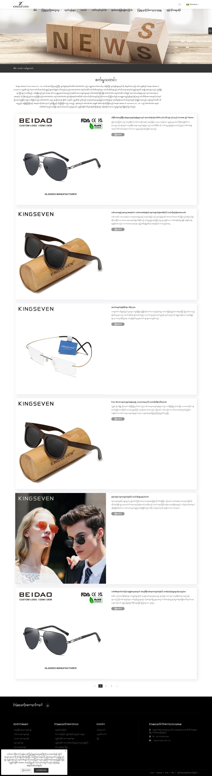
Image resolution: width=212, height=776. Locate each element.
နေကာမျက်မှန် (18, 743)
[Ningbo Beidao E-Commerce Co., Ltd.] (20, 7)
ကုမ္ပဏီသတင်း (102, 734)
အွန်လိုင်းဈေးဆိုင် (174, 10)
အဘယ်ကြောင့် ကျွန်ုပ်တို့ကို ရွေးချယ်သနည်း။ (70, 734)
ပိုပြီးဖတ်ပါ (117, 134)
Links (152, 773)
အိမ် (35, 10)
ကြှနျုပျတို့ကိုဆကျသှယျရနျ (149, 10)
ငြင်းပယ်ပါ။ (26, 770)
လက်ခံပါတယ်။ (41, 770)
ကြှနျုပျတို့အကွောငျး (51, 10)
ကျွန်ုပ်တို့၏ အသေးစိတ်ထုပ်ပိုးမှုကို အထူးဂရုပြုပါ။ (71, 743)
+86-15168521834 (162, 736)
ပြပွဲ (98, 738)
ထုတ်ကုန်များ (70, 10)
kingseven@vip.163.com (162, 740)
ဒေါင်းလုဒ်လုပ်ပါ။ (99, 10)
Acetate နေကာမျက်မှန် (21, 738)
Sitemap (159, 773)
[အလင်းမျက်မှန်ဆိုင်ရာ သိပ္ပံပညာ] (60, 394)
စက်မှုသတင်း (101, 730)
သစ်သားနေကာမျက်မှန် (21, 734)
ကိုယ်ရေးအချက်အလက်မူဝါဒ (187, 773)
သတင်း (83, 10)
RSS (166, 773)
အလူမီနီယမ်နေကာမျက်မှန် (22, 730)
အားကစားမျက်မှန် (20, 747)
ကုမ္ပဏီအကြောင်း (61, 730)
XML (172, 773)
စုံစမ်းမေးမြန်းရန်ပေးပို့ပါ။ (121, 10)
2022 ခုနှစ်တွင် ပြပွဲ (61, 747)
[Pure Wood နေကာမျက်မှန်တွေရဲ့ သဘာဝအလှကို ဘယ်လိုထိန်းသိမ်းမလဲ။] (60, 488)
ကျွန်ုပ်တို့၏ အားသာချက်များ (64, 738)
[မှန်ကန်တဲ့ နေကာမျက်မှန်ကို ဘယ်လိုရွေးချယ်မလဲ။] (60, 583)
